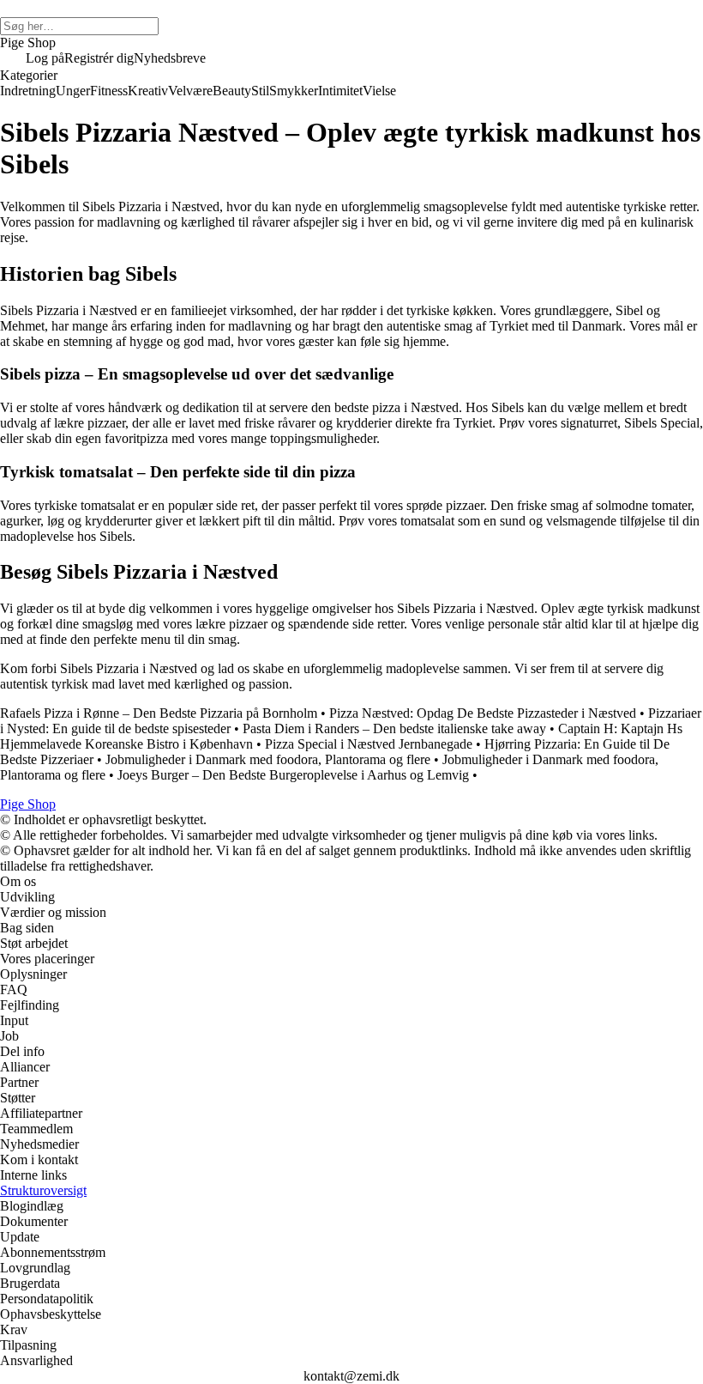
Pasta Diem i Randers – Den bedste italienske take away (394, 728)
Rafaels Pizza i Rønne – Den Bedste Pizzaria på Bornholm (158, 713)
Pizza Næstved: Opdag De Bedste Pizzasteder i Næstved (482, 713)
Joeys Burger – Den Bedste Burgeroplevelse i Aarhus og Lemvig (293, 775)
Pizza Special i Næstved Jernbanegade (368, 744)
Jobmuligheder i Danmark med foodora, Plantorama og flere (267, 759)
